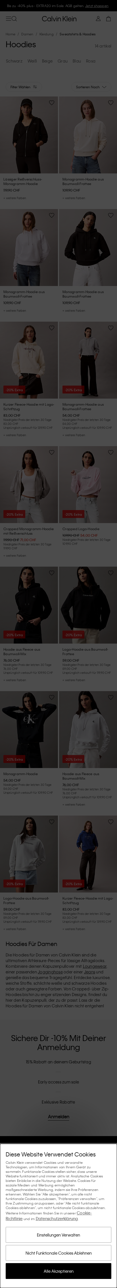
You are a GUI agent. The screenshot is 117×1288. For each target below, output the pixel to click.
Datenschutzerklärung (57, 1218)
